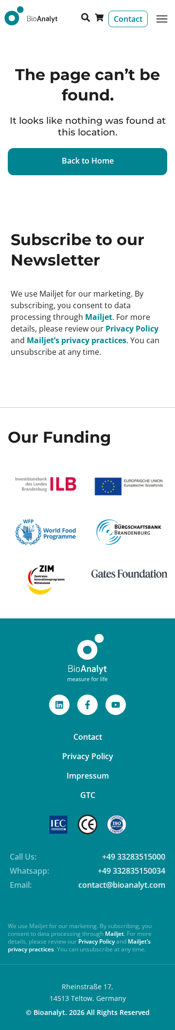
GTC (87, 795)
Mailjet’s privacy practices (76, 340)
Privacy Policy (131, 328)
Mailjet (98, 317)
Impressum (88, 775)
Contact (87, 736)
